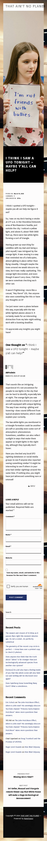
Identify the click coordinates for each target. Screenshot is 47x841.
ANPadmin (10, 372)
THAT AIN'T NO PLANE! (29, 816)
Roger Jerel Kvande (14, 747)
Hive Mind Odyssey (32, 747)
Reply (32, 486)
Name (8, 535)
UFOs (19, 198)
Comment (10, 516)
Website (9, 558)
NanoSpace (28, 818)
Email (8, 546)
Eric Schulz (10, 702)
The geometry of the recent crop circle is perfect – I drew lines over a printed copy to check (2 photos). (23, 649)
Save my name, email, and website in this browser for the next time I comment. (23, 574)
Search (8, 612)
